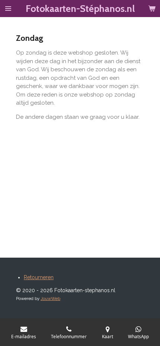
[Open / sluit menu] (8, 8)
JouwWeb (50, 298)
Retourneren (39, 277)
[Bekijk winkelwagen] (152, 8)
